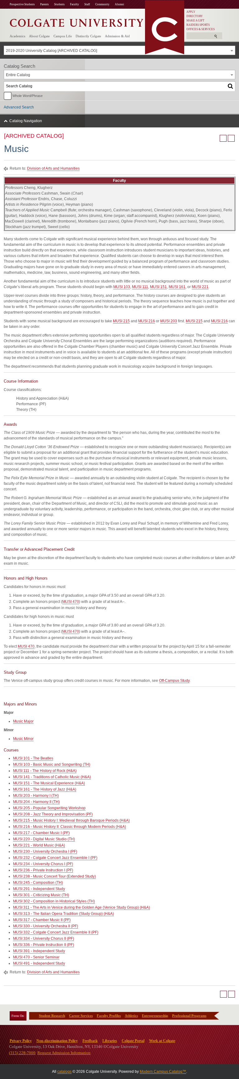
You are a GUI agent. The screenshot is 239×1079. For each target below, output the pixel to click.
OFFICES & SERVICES (200, 29)
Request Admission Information (64, 1052)
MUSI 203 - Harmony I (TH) (36, 795)
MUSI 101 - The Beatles (33, 758)
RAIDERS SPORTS (198, 24)
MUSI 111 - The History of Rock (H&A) (45, 771)
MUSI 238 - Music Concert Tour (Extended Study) (54, 876)
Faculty (74, 4)
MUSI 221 (200, 287)
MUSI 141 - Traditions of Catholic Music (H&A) (52, 777)
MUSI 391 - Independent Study (39, 951)
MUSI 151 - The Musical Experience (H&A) (49, 783)
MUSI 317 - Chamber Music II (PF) (42, 920)
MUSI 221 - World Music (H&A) (39, 845)
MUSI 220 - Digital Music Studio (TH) (44, 839)
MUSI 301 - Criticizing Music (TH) (41, 895)
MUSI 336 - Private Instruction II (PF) (43, 945)
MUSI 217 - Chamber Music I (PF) (41, 833)
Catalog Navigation (25, 121)
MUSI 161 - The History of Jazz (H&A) (44, 789)
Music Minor (23, 739)
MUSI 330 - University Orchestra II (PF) (45, 926)
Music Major (23, 721)
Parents (44, 4)
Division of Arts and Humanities (53, 168)
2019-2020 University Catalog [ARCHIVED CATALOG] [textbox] (51, 50)
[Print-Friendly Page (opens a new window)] (223, 138)
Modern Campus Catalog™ (163, 1071)
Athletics (131, 1015)
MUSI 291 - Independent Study (39, 889)
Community (102, 4)
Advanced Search (19, 107)
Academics (17, 36)
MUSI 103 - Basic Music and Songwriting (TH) (51, 764)
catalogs (64, 1071)
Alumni (119, 4)
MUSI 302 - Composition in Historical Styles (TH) (54, 901)
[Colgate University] (76, 21)
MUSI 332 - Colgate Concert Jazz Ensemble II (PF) (55, 932)
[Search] (231, 86)
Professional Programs (189, 1015)
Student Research (52, 1015)
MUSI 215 (121, 321)
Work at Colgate (162, 1041)
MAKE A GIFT (195, 20)
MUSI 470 (70, 601)
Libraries (109, 1041)
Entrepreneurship (155, 1015)
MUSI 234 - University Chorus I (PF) (43, 864)
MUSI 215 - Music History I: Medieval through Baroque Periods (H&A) (71, 820)
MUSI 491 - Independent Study (39, 963)
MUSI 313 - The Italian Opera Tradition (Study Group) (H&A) (63, 913)
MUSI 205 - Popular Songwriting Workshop (49, 808)
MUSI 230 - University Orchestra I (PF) (45, 851)
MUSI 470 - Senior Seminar (36, 957)
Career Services (81, 1015)
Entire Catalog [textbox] (18, 75)
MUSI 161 (177, 287)
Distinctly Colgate (88, 36)
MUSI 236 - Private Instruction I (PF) (43, 870)
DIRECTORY (194, 16)
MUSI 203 (168, 321)
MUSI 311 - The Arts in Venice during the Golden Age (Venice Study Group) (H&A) (81, 907)
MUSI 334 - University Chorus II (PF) (43, 938)
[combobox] (119, 50)
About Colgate (39, 36)
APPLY (190, 11)
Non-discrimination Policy (57, 1041)
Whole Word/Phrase (27, 96)
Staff (87, 4)
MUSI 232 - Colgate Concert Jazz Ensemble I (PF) (55, 858)
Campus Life (63, 36)
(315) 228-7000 (22, 1052)
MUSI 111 (140, 287)
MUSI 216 (146, 321)
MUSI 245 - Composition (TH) (38, 882)
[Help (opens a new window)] (231, 138)
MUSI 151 (158, 287)
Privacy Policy (21, 1041)
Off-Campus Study (174, 680)
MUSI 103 (121, 287)
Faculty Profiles (109, 1015)
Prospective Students (22, 4)
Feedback (90, 1041)
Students (59, 4)
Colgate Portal (133, 1041)
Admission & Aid (117, 36)
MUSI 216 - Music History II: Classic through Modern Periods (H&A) (69, 826)
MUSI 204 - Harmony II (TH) (36, 802)
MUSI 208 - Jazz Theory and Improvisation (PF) (53, 814)
